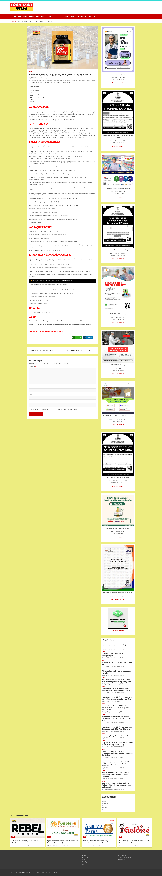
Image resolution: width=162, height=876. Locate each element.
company (80, 111)
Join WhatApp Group (118, 630)
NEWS (57, 16)
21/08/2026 (105, 778)
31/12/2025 (50, 845)
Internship (82, 16)
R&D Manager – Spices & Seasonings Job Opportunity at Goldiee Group (134, 842)
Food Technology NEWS (117, 649)
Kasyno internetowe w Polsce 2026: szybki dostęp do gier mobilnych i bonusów (115, 764)
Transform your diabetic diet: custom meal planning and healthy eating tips (116, 681)
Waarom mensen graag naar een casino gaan (117, 663)
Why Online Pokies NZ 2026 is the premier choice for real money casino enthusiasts (116, 708)
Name (31, 387)
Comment (32, 366)
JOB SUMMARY (35, 92)
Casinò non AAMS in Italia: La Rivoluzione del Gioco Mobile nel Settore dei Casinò (117, 753)
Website (31, 402)
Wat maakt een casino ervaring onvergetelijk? (113, 655)
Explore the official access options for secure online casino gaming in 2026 (116, 689)
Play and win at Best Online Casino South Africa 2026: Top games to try (117, 744)
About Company (35, 90)
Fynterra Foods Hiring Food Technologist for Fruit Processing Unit (62, 842)
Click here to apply (118, 146)
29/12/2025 (86, 845)
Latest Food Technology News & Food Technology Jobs (32, 16)
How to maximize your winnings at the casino (116, 646)
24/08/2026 (105, 712)
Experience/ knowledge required (40, 98)
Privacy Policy (122, 855)
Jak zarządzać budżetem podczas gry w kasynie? (116, 672)
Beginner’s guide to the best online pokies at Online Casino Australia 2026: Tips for (117, 718)
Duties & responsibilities (38, 94)
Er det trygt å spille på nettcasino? (115, 736)
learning (92, 16)
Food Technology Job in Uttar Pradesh (42, 350)
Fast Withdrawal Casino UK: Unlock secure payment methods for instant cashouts (116, 774)
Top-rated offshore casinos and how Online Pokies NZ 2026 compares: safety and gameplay (117, 785)
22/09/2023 (32, 78)
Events (65, 16)
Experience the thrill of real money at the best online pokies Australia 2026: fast (117, 698)
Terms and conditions (124, 857)
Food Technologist (43, 78)
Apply (32, 101)
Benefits (33, 99)
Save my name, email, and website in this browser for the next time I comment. (54, 409)
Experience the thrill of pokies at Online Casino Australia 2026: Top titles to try (117, 728)
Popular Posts (108, 640)
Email (31, 394)
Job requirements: (36, 96)
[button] (48, 87)
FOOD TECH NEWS (26, 872)
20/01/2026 (14, 845)
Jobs (72, 16)
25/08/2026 (105, 675)
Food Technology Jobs (19, 815)
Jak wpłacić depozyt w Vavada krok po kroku (80, 350)
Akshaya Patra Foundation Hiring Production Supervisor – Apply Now (96, 842)
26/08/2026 (105, 649)
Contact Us (121, 859)
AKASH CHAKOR (52, 872)
